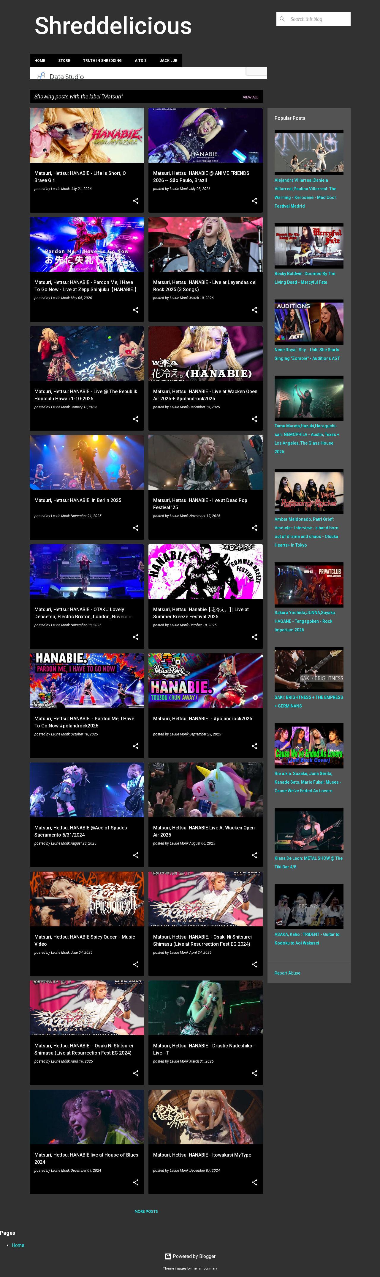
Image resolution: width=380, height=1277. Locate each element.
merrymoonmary (204, 1268)
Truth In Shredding (102, 61)
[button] (135, 201)
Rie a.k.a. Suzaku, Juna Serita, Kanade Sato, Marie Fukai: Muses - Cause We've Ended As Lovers (308, 782)
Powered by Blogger (194, 1256)
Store (64, 61)
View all (250, 97)
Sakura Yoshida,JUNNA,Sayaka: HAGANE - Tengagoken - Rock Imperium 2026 (305, 621)
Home (39, 61)
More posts (146, 1211)
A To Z (141, 61)
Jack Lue (168, 61)
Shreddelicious (113, 26)
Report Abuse (287, 973)
